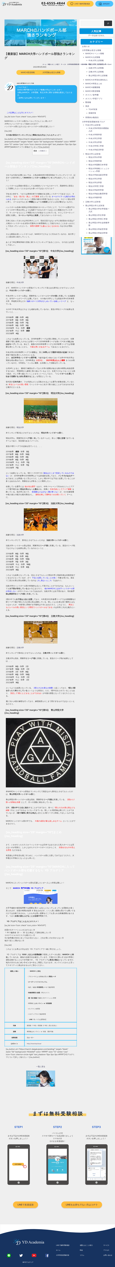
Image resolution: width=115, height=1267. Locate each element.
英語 (87, 106)
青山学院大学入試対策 (94, 205)
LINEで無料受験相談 (62, 1245)
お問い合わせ (107, 64)
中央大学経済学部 (96, 150)
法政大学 (20, 535)
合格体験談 (84, 64)
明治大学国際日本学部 (98, 165)
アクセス (99, 64)
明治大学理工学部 (96, 186)
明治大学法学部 (95, 182)
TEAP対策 (92, 109)
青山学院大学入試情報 (98, 75)
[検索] (108, 23)
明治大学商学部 (95, 161)
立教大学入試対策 (93, 202)
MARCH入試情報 (92, 57)
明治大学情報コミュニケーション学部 (98, 169)
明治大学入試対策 (93, 154)
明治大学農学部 (95, 197)
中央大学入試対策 (93, 125)
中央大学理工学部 (96, 146)
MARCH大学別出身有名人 (96, 80)
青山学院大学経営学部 (98, 229)
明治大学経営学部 (96, 190)
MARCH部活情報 (28, 72)
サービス (63, 64)
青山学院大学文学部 (97, 215)
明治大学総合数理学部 (98, 194)
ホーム (44, 64)
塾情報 (88, 102)
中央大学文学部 (95, 138)
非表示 (42, 151)
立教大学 (20, 647)
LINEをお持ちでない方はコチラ (82, 1204)
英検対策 (92, 113)
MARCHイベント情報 (94, 53)
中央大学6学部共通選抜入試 (98, 129)
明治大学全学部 (95, 157)
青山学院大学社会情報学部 (98, 224)
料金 (89, 64)
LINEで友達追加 (26, 1204)
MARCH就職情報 (92, 87)
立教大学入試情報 (96, 72)
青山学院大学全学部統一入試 (98, 210)
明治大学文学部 (95, 179)
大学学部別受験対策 (73, 64)
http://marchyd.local (34, 1043)
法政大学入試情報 (96, 68)
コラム (94, 64)
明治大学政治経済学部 (98, 175)
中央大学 (20, 282)
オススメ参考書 (92, 95)
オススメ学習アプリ (94, 98)
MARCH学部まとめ (93, 83)
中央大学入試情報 (96, 60)
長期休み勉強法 (92, 117)
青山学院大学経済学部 (98, 233)
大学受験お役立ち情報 (51, 72)
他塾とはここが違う (54, 64)
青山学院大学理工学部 (98, 219)
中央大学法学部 (95, 142)
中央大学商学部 (95, 134)
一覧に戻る (40, 1066)
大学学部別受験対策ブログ (93, 122)
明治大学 (20, 427)
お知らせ (86, 46)
